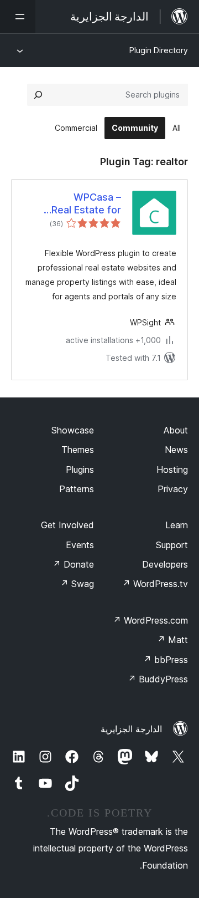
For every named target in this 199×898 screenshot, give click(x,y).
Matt (172, 639)
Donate (73, 564)
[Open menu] (17, 16)
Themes (77, 449)
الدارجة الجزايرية (131, 728)
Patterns (76, 488)
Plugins (80, 469)
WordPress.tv (155, 583)
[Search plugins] (38, 95)
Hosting (172, 469)
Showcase (72, 430)
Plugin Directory (158, 50)
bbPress (165, 659)
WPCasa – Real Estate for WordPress (86, 204)
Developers (165, 564)
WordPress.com (150, 620)
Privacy (173, 488)
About (176, 430)
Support (172, 544)
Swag (77, 583)
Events (80, 544)
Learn (176, 524)
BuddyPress (158, 679)
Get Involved (67, 524)
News (176, 449)
